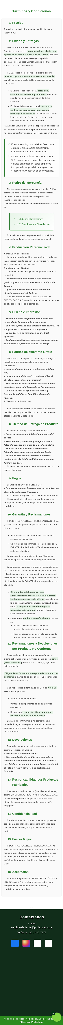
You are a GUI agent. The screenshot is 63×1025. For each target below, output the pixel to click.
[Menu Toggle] (31, 906)
